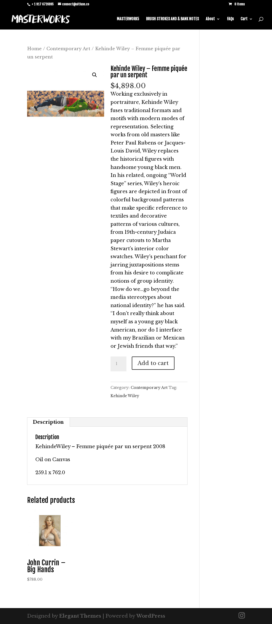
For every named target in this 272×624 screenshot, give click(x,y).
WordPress (150, 616)
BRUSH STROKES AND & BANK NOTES (172, 19)
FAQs (230, 19)
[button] (94, 75)
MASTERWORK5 (128, 19)
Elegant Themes (80, 616)
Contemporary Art (68, 48)
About (210, 19)
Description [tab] (48, 422)
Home (34, 48)
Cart (244, 19)
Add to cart (153, 363)
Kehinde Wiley (124, 395)
